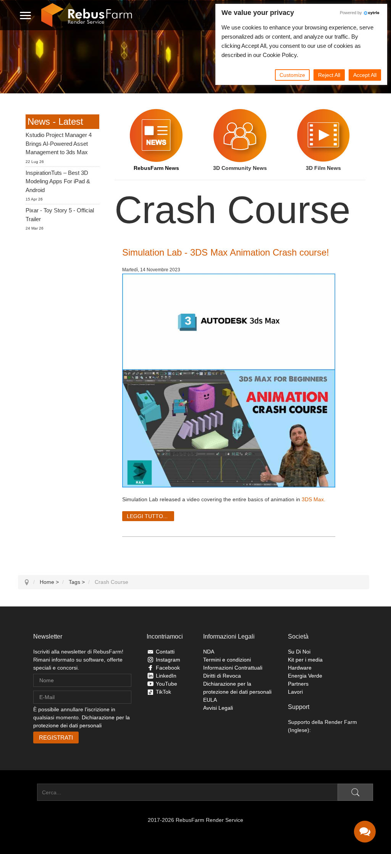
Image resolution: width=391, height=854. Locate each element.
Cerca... (27, 792)
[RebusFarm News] (156, 135)
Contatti (165, 652)
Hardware (300, 668)
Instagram (168, 660)
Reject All (329, 75)
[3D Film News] (323, 135)
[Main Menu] (25, 15)
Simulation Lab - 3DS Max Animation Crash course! (225, 252)
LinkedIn (166, 676)
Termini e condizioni (227, 660)
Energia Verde (305, 676)
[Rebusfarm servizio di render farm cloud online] (86, 15)
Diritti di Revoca (222, 676)
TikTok (163, 692)
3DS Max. (313, 499)
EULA (210, 700)
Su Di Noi (299, 652)
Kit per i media (305, 660)
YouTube (166, 684)
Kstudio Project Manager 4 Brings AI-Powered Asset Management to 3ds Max (59, 143)
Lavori (295, 692)
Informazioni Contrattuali (232, 668)
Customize (292, 75)
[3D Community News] (240, 135)
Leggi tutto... (147, 516)
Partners (298, 684)
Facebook (168, 668)
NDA (208, 652)
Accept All (364, 75)
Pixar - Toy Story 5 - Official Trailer (60, 214)
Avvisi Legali (218, 708)
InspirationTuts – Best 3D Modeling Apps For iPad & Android (58, 181)
